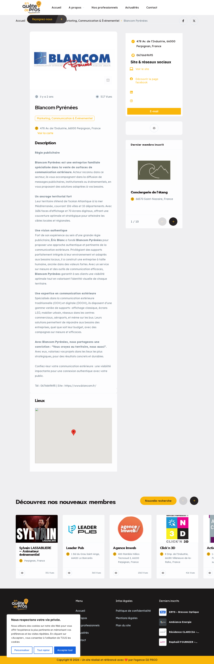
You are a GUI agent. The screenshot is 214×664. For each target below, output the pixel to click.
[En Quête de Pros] (32, 7)
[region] (43, 635)
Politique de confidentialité (133, 610)
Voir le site (142, 69)
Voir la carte (45, 133)
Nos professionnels (105, 7)
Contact (151, 7)
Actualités (132, 7)
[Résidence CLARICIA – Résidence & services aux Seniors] (163, 632)
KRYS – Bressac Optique (184, 612)
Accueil (56, 7)
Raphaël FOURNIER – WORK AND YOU (182, 642)
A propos (75, 7)
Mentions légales (126, 618)
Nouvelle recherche (158, 500)
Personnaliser (21, 650)
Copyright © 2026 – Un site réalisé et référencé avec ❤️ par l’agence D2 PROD (107, 660)
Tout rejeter (43, 650)
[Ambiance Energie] (163, 622)
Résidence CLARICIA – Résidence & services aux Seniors (184, 632)
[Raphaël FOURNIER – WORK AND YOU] (163, 642)
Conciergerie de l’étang (149, 192)
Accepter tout (65, 650)
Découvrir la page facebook (147, 80)
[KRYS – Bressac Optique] (163, 612)
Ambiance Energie (180, 622)
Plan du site (123, 625)
